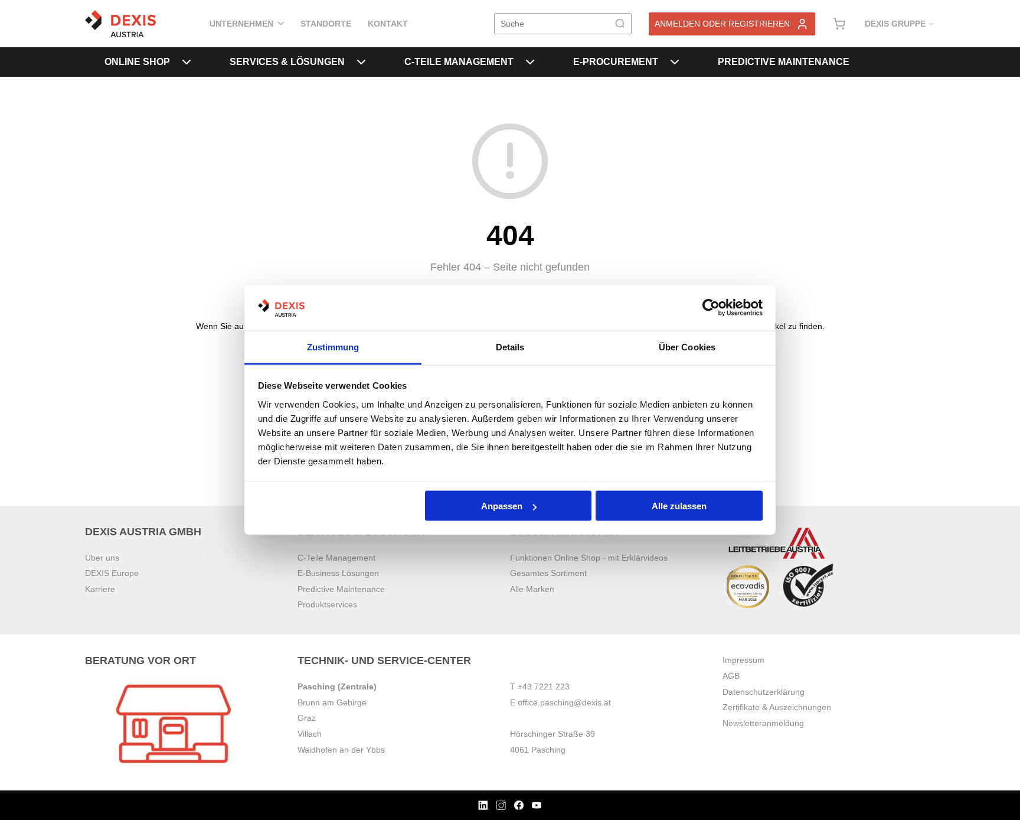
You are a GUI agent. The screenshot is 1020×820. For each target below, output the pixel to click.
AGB (731, 676)
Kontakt (388, 23)
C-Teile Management (459, 62)
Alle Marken (532, 589)
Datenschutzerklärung (763, 692)
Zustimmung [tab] (333, 346)
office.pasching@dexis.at (564, 702)
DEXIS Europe (112, 573)
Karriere (100, 589)
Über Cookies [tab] (687, 346)
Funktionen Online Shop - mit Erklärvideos (589, 557)
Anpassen (501, 506)
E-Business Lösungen (338, 573)
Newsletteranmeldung (763, 723)
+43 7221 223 (544, 686)
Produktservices (327, 604)
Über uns (102, 557)
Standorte (325, 23)
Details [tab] (510, 346)
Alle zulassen (679, 506)
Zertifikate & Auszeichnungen (776, 707)
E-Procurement (615, 62)
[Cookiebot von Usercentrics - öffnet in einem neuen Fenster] (711, 308)
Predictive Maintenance (783, 62)
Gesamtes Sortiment (548, 573)
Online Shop (137, 62)
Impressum (743, 660)
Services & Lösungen (287, 62)
